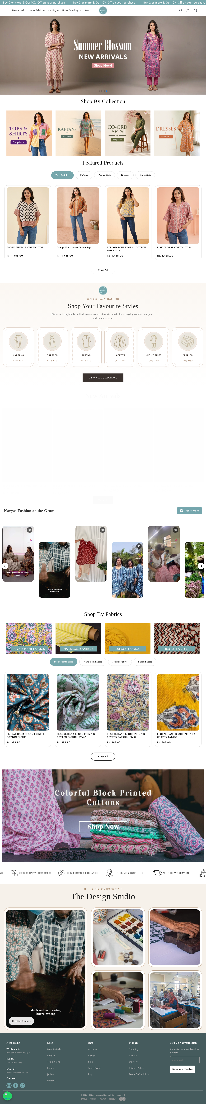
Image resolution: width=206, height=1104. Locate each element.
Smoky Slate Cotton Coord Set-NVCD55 (173, 486)
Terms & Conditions (139, 1074)
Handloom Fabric (93, 661)
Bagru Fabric (145, 661)
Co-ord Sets (104, 175)
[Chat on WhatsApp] (7, 1095)
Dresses (125, 175)
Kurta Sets (145, 175)
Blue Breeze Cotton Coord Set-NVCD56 (123, 486)
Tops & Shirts (62, 175)
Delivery (133, 1061)
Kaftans (84, 175)
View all (103, 500)
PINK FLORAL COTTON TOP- (174, 247)
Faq (90, 1074)
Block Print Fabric (63, 661)
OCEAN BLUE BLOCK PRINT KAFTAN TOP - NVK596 (75, 487)
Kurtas (50, 1068)
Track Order (94, 1068)
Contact (92, 1055)
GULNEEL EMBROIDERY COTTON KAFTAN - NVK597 (25, 487)
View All (103, 270)
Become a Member (182, 1069)
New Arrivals (54, 1049)
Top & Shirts (53, 1061)
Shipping (134, 1049)
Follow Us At (192, 510)
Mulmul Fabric (119, 661)
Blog (90, 1061)
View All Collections (103, 377)
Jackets (50, 1074)
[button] (180, 10)
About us (92, 1049)
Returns (133, 1055)
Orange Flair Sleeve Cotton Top (74, 247)
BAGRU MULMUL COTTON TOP (25, 247)
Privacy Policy (136, 1068)
